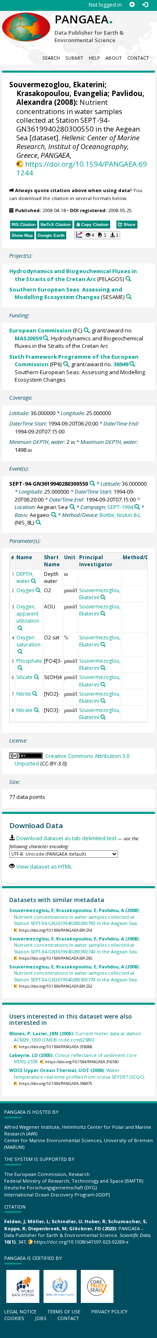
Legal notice (20, 1311)
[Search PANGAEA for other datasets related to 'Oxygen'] (38, 590)
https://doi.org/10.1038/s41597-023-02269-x (81, 1242)
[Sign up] (132, 4)
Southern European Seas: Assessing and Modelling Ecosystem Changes (65, 293)
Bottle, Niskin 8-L (120, 515)
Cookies (14, 1318)
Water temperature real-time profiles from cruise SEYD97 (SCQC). (77, 1073)
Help (94, 58)
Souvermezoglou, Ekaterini (57, 84)
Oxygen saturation (28, 641)
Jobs (40, 1318)
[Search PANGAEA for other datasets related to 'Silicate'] (36, 676)
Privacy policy (109, 1311)
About (114, 58)
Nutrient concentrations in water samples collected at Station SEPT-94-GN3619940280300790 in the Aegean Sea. (74, 916)
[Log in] (145, 4)
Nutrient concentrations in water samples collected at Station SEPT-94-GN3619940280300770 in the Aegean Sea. (74, 973)
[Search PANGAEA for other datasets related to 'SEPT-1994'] (137, 506)
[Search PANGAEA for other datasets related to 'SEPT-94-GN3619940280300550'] (92, 483)
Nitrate (24, 710)
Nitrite (23, 693)
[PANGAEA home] (26, 20)
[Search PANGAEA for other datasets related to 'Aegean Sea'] (72, 506)
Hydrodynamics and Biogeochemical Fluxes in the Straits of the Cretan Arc (73, 275)
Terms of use (63, 1311)
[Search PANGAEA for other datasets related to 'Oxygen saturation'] (20, 651)
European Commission (40, 330)
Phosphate (29, 660)
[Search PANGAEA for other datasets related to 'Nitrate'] (36, 709)
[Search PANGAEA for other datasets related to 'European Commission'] (86, 330)
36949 (120, 364)
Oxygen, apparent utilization (27, 613)
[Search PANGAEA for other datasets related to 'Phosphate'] (20, 667)
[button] (97, 235)
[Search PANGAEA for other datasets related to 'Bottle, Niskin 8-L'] (38, 522)
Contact (138, 58)
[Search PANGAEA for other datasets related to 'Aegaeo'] (54, 514)
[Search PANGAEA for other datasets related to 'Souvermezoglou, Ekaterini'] (103, 597)
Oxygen (25, 590)
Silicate (24, 677)
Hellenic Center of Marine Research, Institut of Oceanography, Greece (77, 146)
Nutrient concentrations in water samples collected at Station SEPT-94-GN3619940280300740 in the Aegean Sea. (74, 945)
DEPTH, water (24, 577)
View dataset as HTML (44, 866)
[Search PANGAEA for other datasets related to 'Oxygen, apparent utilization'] (20, 628)
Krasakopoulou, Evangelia (62, 93)
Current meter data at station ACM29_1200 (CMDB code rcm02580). (75, 1036)
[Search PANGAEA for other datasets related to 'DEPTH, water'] (33, 580)
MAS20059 (28, 338)
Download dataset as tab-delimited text (66, 838)
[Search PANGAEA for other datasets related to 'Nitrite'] (34, 693)
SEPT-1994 (120, 507)
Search (51, 58)
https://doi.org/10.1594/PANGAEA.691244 (81, 168)
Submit (74, 58)
